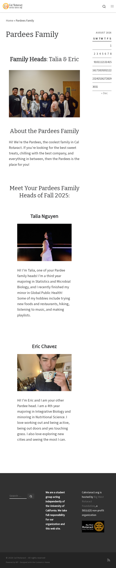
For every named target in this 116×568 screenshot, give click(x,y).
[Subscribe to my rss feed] (108, 560)
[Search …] (30, 496)
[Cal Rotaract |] (12, 6)
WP (17, 562)
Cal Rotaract (20, 558)
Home (9, 20)
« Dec (104, 93)
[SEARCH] (18, 496)
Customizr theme (42, 562)
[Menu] (112, 6)
